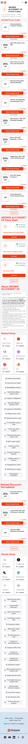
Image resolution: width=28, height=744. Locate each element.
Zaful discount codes (13, 383)
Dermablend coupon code (13, 618)
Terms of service (23, 733)
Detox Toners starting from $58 (12, 251)
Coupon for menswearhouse (14, 653)
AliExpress (19, 343)
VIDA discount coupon (14, 469)
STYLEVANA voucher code (14, 423)
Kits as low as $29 (8, 271)
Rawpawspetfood (21, 577)
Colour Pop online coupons (13, 429)
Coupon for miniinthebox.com (13, 642)
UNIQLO (5, 369)
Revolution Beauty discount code (13, 403)
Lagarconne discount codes (13, 612)
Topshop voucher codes (13, 446)
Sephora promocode (13, 378)
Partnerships (19, 718)
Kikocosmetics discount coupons (13, 687)
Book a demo (9, 718)
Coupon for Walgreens (14, 398)
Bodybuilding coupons (14, 387)
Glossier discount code (13, 418)
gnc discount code (14, 697)
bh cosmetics (20, 356)
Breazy (4, 564)
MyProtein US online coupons (13, 600)
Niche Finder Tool (15, 720)
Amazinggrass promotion (13, 474)
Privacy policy (15, 733)
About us (7, 723)
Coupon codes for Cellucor (13, 459)
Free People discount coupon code (13, 680)
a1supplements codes (13, 464)
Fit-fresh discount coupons (13, 702)
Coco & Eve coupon (14, 692)
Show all (14, 213)
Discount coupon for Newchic (13, 453)
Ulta (17, 369)
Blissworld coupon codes (14, 629)
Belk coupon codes (14, 441)
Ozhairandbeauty (21, 589)
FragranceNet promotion (13, 606)
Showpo (4, 577)
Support (21, 723)
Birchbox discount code (13, 636)
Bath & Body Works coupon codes (14, 392)
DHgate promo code (13, 413)
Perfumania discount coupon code (13, 436)
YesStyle (5, 356)
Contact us (14, 723)
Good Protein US (7, 343)
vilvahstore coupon (14, 664)
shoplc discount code (14, 675)
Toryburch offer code (13, 647)
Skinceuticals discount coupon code (14, 670)
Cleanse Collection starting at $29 (13, 232)
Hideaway (5, 589)
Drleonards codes (13, 624)
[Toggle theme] (25, 2)
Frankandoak (20, 564)
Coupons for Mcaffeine (13, 409)
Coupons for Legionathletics (14, 659)
